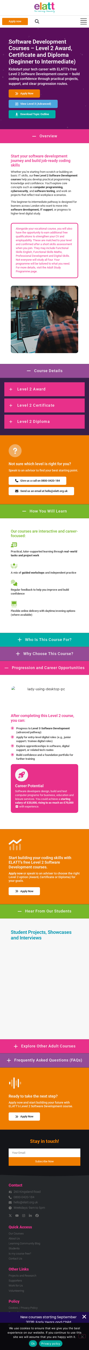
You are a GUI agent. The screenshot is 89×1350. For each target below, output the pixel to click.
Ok (33, 1343)
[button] (37, 21)
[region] (44, 788)
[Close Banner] (84, 1316)
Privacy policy (50, 1343)
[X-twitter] (10, 1215)
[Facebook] (37, 1215)
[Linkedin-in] (30, 1215)
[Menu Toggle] (83, 21)
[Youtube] (17, 1215)
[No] (82, 1336)
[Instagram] (23, 1215)
